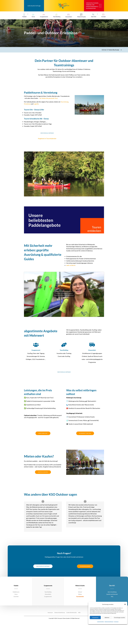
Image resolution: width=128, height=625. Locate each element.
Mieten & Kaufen (43, 472)
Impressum (116, 621)
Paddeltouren (32, 92)
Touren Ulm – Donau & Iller (34, 110)
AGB (79, 612)
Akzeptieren (95, 617)
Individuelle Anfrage (47, 133)
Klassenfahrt (92, 350)
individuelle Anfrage (34, 6)
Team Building (64, 350)
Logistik (36, 104)
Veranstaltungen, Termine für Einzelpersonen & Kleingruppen (92, 5)
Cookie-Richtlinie (100, 621)
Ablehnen (107, 617)
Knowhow (27, 104)
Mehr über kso (42, 433)
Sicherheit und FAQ (85, 433)
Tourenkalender (85, 566)
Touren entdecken (94, 229)
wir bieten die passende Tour (48, 98)
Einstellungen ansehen (119, 617)
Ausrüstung (64, 102)
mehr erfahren (70, 265)
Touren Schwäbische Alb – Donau (36, 119)
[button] (125, 604)
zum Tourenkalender (119, 50)
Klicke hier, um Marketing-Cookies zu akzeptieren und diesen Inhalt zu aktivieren (64, 174)
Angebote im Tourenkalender (47, 138)
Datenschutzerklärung (109, 621)
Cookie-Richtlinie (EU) (71, 612)
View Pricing (31, 478)
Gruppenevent (36, 350)
